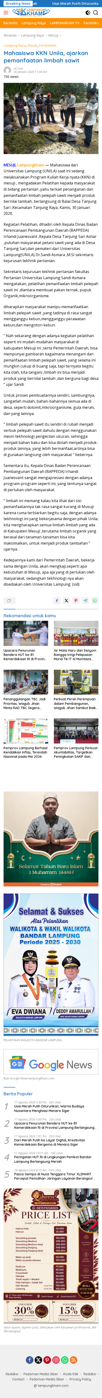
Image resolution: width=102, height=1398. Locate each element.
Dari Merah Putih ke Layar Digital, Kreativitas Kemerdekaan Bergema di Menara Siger (49, 1142)
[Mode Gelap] (88, 13)
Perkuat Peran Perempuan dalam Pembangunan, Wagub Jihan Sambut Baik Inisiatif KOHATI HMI (75, 703)
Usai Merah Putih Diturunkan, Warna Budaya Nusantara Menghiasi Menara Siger (49, 1108)
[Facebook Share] (56, 600)
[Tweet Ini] (66, 600)
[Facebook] (29, 1360)
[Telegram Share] (85, 600)
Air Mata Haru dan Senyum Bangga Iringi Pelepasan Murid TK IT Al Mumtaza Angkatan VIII (75, 654)
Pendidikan (47, 45)
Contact (18, 1379)
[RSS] (73, 1360)
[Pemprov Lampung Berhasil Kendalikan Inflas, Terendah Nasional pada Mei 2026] (26, 731)
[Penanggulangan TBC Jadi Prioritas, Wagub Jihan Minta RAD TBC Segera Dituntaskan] (26, 682)
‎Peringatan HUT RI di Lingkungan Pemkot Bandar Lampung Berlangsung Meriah (53, 1159)
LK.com (18, 68)
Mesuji (32, 45)
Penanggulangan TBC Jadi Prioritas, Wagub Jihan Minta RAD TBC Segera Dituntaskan (25, 703)
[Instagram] (56, 1360)
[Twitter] (38, 1360)
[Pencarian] (95, 13)
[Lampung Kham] (30, 13)
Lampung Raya (15, 45)
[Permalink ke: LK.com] (7, 70)
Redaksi (12, 1374)
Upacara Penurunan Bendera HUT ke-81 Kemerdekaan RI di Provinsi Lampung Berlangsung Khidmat (25, 654)
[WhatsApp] (65, 1360)
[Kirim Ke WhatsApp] (94, 600)
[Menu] (7, 13)
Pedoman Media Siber (40, 1374)
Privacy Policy (80, 1379)
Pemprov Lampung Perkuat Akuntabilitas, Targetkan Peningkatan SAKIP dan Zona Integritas (75, 752)
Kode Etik (70, 1374)
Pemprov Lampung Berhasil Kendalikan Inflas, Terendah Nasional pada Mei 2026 (25, 752)
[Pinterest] (47, 1360)
